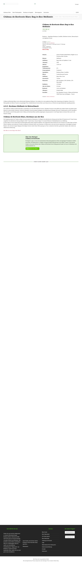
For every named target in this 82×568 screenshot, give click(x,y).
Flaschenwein (7, 241)
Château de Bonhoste (50, 96)
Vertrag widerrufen (70, 536)
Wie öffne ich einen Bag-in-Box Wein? (12, 130)
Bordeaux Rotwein (15, 241)
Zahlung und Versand (47, 540)
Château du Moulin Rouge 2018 (14, 239)
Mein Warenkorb (45, 534)
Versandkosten (51, 42)
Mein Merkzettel (45, 538)
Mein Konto (44, 532)
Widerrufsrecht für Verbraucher (49, 544)
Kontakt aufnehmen (70, 532)
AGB (43, 542)
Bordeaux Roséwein (26, 330)
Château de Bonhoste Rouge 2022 (15, 506)
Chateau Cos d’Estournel (10, 419)
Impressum (44, 551)
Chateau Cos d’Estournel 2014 (14, 417)
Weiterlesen (25, 546)
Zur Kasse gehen (46, 536)
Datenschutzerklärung (47, 546)
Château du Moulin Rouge (35, 241)
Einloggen (77, 4)
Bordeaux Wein (25, 241)
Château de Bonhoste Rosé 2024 (15, 328)
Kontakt (43, 549)
